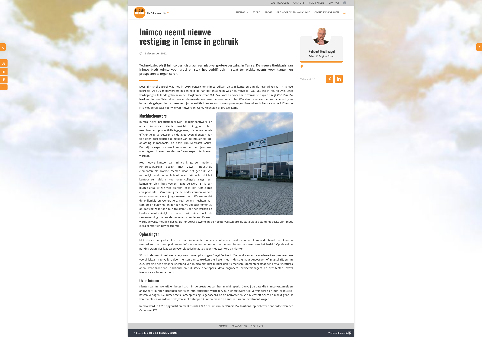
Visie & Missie (316, 3)
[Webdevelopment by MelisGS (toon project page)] (349, 333)
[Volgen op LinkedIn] (339, 79)
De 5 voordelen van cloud (293, 12)
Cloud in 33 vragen (326, 12)
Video (256, 12)
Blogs (268, 12)
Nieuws (240, 12)
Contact (334, 3)
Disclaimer (257, 326)
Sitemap (223, 326)
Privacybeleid (239, 326)
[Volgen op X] (329, 79)
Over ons (298, 3)
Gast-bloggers (280, 3)
